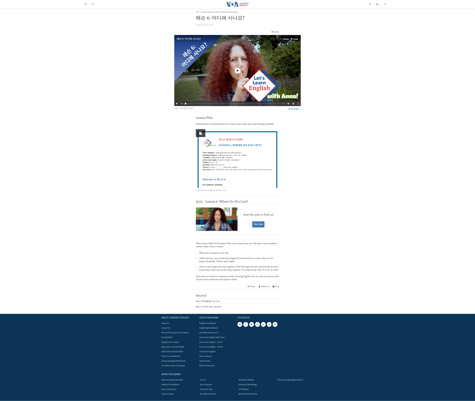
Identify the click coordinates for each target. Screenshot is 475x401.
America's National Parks (172, 380)
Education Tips (206, 389)
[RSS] (263, 324)
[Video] (377, 4)
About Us (165, 323)
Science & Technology (248, 385)
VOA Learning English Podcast (290, 380)
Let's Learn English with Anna (212, 338)
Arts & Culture (167, 394)
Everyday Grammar (208, 394)
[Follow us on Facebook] (240, 324)
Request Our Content (170, 342)
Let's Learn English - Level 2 (211, 347)
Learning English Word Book (173, 361)
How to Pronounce (207, 366)
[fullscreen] (298, 103)
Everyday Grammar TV (209, 333)
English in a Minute (207, 323)
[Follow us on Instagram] (257, 324)
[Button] (275, 31)
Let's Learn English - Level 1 (211, 342)
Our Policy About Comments (173, 366)
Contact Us (165, 328)
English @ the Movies (208, 328)
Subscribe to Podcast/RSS (172, 352)
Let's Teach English (207, 352)
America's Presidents (170, 385)
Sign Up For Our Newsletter (173, 347)
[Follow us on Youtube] (251, 324)
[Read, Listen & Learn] (385, 4)
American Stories (168, 389)
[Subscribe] (275, 324)
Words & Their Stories (248, 394)
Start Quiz (258, 224)
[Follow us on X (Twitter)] (245, 324)
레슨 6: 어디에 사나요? (189, 39)
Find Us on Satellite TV (170, 356)
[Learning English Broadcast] (370, 4)
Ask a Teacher (206, 385)
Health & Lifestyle (246, 380)
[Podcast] (269, 324)
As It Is (203, 380)
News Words (204, 361)
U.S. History (244, 389)
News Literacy (205, 356)
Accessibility (166, 338)
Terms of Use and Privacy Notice (175, 333)
